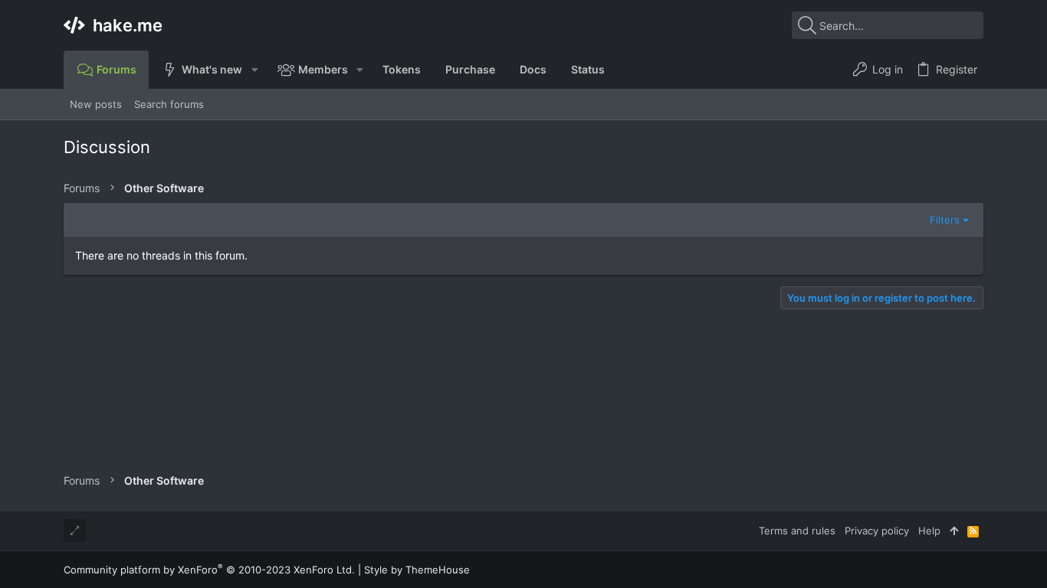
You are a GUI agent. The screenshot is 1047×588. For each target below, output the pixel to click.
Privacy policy (877, 530)
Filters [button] (945, 220)
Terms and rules (797, 530)
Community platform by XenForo (209, 570)
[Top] (954, 530)
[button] (254, 69)
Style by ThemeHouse (417, 570)
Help (929, 530)
